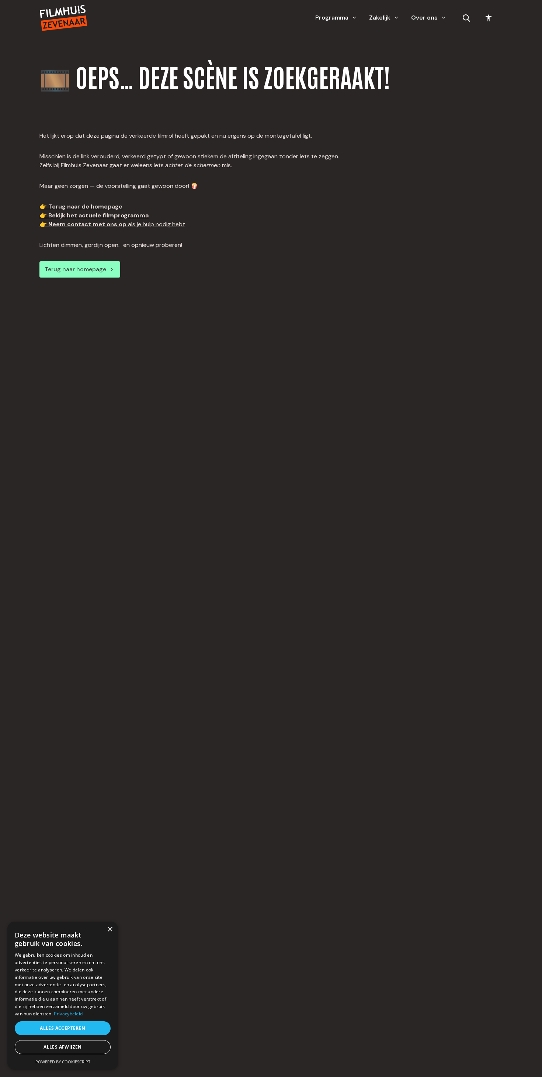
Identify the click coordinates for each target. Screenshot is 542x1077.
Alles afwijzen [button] (63, 1047)
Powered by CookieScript (62, 1061)
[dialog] (62, 996)
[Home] (63, 17)
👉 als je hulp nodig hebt (112, 224)
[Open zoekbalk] (466, 18)
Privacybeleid (68, 1014)
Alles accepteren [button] (62, 1028)
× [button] (109, 929)
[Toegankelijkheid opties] (488, 18)
